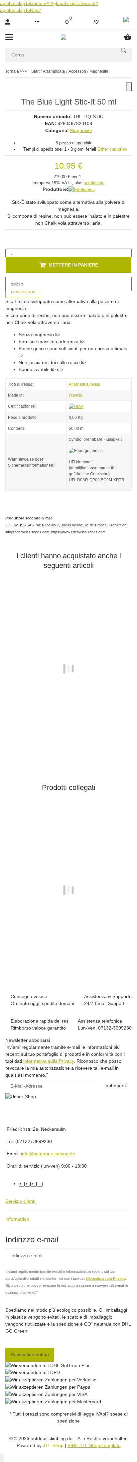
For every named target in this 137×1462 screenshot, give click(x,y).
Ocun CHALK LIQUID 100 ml (68, 729)
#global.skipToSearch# (74, 3)
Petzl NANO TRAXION (68, 952)
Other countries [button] (112, 149)
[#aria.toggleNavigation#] (9, 37)
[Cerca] (123, 50)
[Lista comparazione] (66, 22)
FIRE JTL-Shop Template (94, 1445)
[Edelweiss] (81, 189)
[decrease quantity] (10, 242)
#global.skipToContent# (25, 3)
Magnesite (81, 130)
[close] (129, 86)
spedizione (94, 182)
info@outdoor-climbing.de (48, 1153)
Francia (75, 395)
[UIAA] (76, 406)
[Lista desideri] (96, 22)
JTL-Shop (54, 1445)
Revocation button (30, 1354)
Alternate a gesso (84, 384)
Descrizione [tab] (23, 291)
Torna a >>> (16, 71)
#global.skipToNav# (20, 10)
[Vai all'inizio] (2, 1458)
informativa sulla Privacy (48, 1061)
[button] (37, 22)
